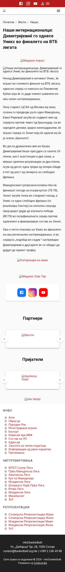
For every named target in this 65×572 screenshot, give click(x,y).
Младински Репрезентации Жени (30, 525)
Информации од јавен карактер (29, 449)
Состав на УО (17, 438)
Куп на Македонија (21, 478)
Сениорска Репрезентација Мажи (30, 514)
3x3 (10, 499)
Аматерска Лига (19, 474)
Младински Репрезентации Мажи (30, 521)
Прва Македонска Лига (23, 471)
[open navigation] (58, 10)
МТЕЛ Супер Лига (20, 467)
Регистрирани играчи (22, 428)
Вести (22, 22)
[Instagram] (32, 292)
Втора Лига (15, 488)
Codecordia (40, 563)
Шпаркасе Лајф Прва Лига (26, 485)
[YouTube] (43, 292)
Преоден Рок (17, 424)
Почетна (8, 22)
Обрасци (14, 421)
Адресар (14, 442)
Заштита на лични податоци (27, 445)
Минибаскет (16, 495)
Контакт (13, 431)
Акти (11, 417)
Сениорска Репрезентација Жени (30, 517)
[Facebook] (21, 292)
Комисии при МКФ (20, 435)
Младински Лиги (19, 481)
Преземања (16, 452)
